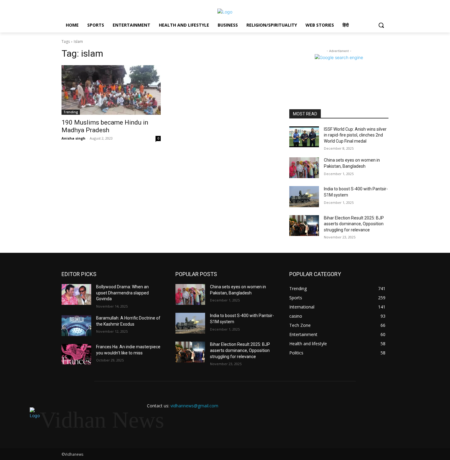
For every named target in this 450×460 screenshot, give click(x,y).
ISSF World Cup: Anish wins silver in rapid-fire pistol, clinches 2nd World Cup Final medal (355, 135)
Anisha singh (73, 138)
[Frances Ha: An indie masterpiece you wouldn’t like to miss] (76, 354)
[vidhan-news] (225, 12)
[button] (381, 25)
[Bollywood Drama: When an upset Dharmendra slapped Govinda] (76, 294)
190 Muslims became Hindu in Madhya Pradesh (105, 126)
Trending (70, 112)
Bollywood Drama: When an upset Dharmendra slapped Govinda (122, 292)
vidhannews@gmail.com (194, 406)
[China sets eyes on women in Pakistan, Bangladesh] (304, 167)
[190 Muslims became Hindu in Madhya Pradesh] (111, 90)
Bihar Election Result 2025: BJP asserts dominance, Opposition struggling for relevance (354, 223)
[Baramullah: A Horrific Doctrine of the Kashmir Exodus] (76, 325)
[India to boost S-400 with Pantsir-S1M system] (304, 196)
